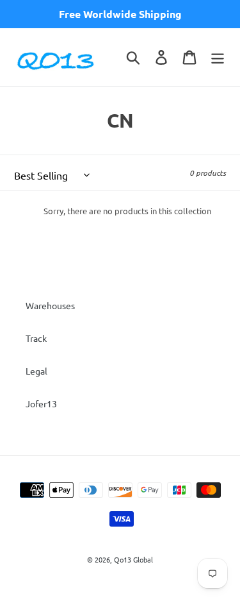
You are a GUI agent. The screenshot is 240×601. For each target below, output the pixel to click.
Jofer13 (41, 403)
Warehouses (50, 305)
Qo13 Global (133, 559)
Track (36, 338)
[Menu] (218, 57)
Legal (36, 371)
